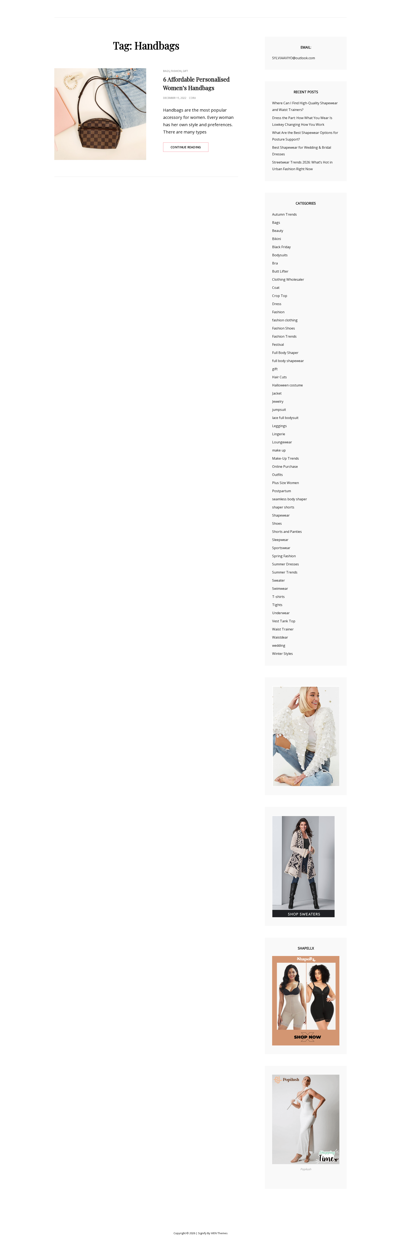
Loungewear (282, 442)
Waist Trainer (283, 629)
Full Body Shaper (285, 352)
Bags (166, 71)
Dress (276, 304)
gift (185, 71)
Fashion (176, 71)
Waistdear (280, 637)
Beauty (277, 230)
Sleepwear (280, 539)
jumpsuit (279, 409)
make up (279, 450)
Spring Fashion (284, 556)
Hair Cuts (279, 377)
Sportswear (281, 548)
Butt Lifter (280, 271)
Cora (192, 98)
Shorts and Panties (287, 531)
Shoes (277, 523)
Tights (277, 605)
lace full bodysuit (285, 417)
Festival (278, 344)
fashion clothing (285, 320)
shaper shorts (283, 507)
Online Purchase (285, 466)
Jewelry (277, 401)
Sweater (278, 580)
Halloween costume (287, 385)
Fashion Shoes (283, 328)
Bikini (276, 238)
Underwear (281, 613)
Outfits (277, 474)
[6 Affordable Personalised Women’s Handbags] (100, 114)
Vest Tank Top (283, 621)
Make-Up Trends (285, 458)
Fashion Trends (284, 336)
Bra (275, 263)
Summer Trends (284, 572)
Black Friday (281, 247)
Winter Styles (282, 653)
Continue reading (189, 148)
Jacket (277, 393)
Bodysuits (280, 255)
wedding (278, 645)
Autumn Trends (284, 214)
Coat (275, 287)
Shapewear (281, 515)
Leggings (279, 426)
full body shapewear (288, 360)
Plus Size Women (285, 482)
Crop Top (279, 295)
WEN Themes (219, 1233)
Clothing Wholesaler (288, 279)
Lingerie (278, 434)
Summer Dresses (285, 564)
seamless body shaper (289, 499)
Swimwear (280, 588)
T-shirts (278, 596)
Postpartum (281, 491)
